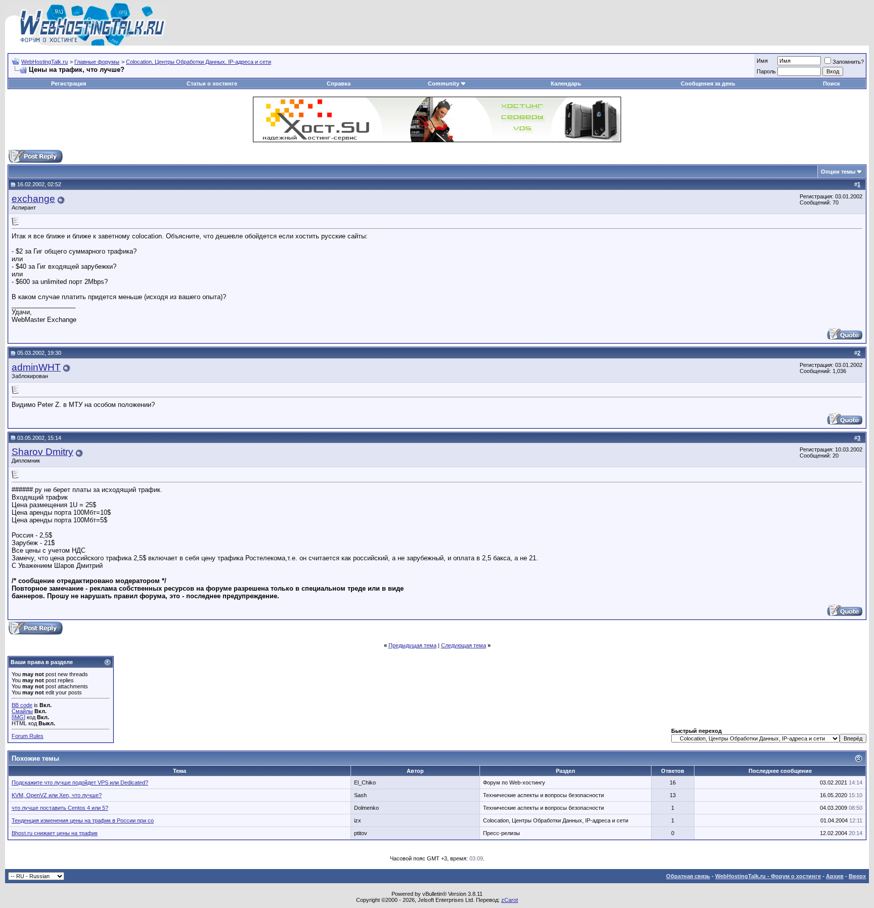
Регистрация (68, 83)
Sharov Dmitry (42, 451)
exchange (33, 198)
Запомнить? (848, 62)
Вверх (857, 876)
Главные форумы (96, 62)
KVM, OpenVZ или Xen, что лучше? (57, 795)
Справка (339, 83)
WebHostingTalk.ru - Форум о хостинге (768, 876)
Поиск (831, 83)
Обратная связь (688, 876)
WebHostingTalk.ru (44, 62)
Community (443, 83)
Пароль (766, 71)
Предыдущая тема (412, 645)
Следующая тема (463, 645)
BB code (22, 705)
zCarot (509, 900)
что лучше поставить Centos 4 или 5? (60, 808)
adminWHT (36, 367)
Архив (835, 876)
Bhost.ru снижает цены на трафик (55, 833)
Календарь (566, 83)
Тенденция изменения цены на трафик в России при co (83, 820)
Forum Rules (27, 736)
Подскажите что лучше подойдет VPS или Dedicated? (80, 782)
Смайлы (22, 711)
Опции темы (838, 172)
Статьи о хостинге (212, 83)
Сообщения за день (708, 83)
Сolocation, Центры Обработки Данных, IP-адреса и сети (198, 62)
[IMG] (18, 717)
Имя (762, 61)
